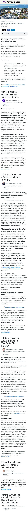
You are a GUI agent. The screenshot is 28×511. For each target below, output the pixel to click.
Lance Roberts (18, 183)
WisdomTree (14, 505)
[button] (4, 30)
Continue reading (5, 169)
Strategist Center (9, 349)
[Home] (11, 1)
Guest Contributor (15, 100)
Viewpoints (8, 100)
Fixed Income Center (10, 183)
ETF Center (8, 505)
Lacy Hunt (17, 413)
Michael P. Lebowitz (18, 349)
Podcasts (3, 21)
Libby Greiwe (13, 471)
